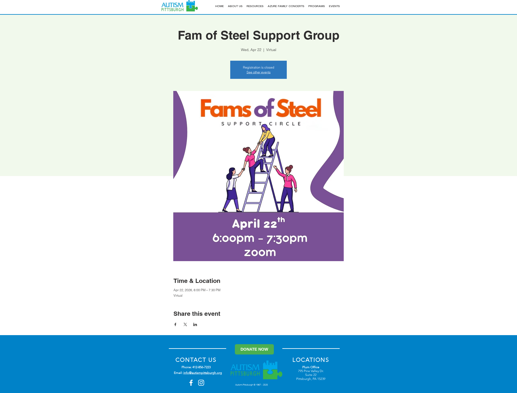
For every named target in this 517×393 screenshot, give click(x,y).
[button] (235, 6)
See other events (259, 72)
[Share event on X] (185, 324)
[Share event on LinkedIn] (195, 324)
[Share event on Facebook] (175, 324)
